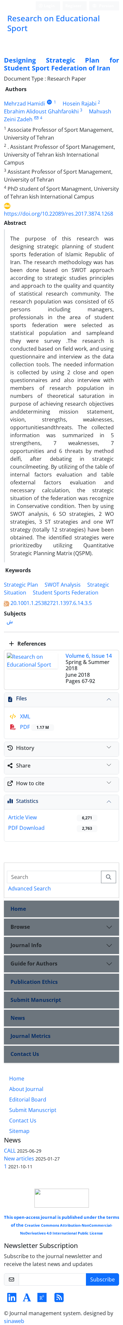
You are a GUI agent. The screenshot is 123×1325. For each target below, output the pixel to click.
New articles (19, 1158)
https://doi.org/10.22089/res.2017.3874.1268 (58, 213)
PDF (34, 727)
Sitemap (19, 1131)
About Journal (26, 1089)
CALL (10, 1150)
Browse (20, 926)
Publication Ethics (34, 981)
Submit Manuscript (35, 999)
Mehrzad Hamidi (24, 103)
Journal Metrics (30, 1036)
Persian (106, 6)
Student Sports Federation (65, 592)
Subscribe (102, 1279)
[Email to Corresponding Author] (36, 118)
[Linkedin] (12, 1299)
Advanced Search (29, 888)
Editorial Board (27, 1099)
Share (23, 765)
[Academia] (27, 1299)
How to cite (30, 783)
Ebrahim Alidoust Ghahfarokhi (41, 111)
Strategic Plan (21, 584)
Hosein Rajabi (79, 103)
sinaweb (14, 1321)
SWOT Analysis (63, 584)
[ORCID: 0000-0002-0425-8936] (49, 102)
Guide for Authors (33, 963)
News (17, 1018)
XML (24, 716)
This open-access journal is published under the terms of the (61, 1225)
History (25, 747)
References (31, 643)
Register (73, 6)
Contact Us (24, 1054)
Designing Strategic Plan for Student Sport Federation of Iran (61, 64)
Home (18, 908)
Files (21, 698)
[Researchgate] (42, 1299)
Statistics (27, 801)
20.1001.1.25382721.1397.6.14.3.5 (51, 603)
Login (49, 6)
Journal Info (26, 945)
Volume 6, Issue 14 (89, 655)
